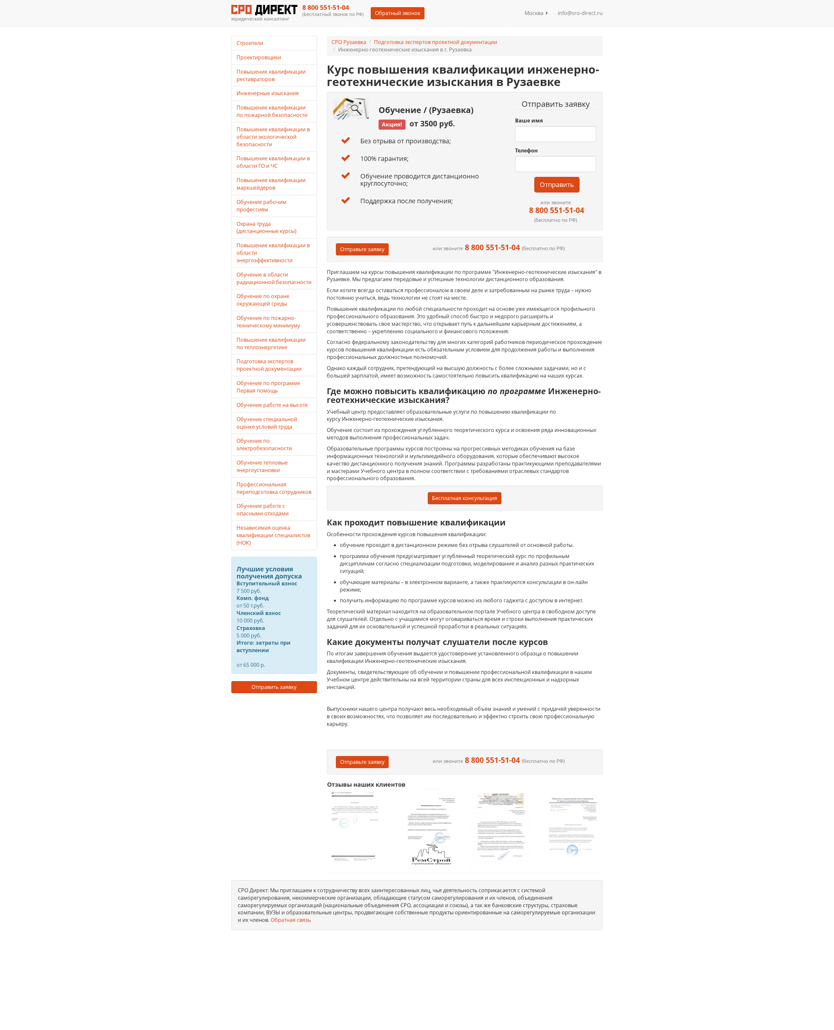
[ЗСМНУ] (500, 830)
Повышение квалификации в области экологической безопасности (273, 137)
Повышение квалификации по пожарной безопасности (272, 111)
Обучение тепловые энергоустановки (262, 466)
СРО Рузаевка (349, 42)
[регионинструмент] (358, 826)
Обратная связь (291, 919)
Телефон (526, 150)
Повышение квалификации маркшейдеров (271, 184)
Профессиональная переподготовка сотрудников (274, 488)
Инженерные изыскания (268, 93)
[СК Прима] (571, 830)
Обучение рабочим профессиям (261, 205)
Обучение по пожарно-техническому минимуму (268, 321)
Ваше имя (529, 120)
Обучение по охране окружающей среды (263, 300)
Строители (250, 43)
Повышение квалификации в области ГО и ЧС (273, 162)
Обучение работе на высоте (272, 404)
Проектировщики (259, 57)
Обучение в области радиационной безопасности (274, 278)
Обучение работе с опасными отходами (263, 509)
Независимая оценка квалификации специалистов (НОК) (273, 535)
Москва (535, 13)
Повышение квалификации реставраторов (271, 75)
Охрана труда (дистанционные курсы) (266, 227)
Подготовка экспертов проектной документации (435, 42)
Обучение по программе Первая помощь (268, 386)
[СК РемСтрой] (429, 830)
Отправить (557, 184)
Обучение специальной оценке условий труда (267, 423)
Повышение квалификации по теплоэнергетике (271, 343)
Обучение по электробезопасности (264, 444)
